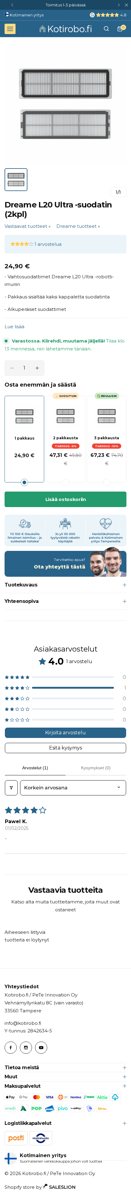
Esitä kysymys (65, 748)
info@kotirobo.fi (23, 1023)
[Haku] (106, 29)
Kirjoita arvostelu (65, 733)
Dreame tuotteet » (78, 226)
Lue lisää (14, 326)
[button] (12, 4)
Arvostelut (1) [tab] (35, 767)
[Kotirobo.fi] (65, 28)
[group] (65, 104)
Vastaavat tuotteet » (28, 226)
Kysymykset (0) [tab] (96, 767)
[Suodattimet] (11, 787)
